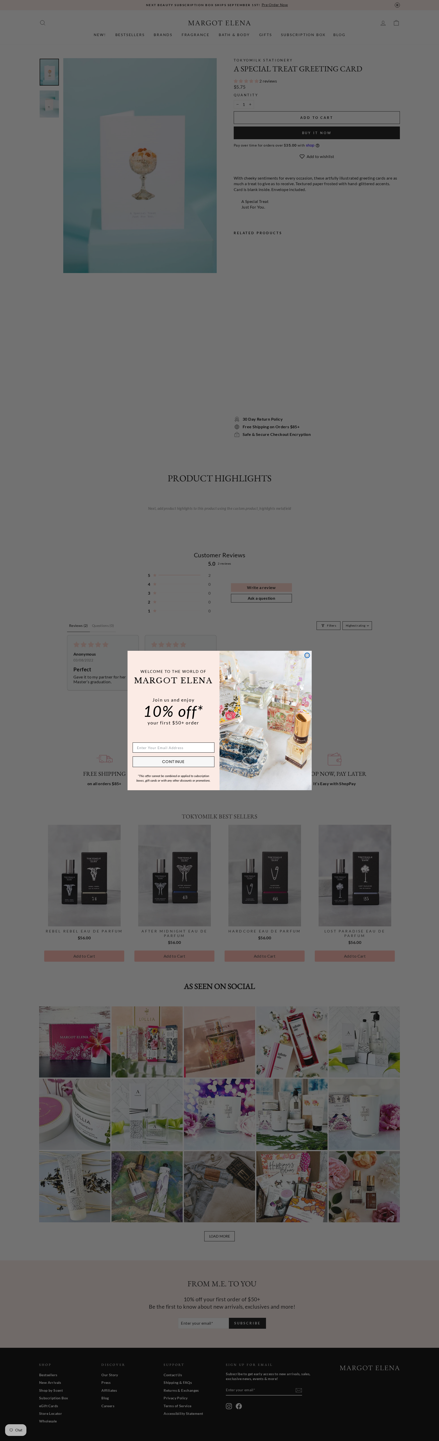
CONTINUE (173, 762)
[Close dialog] (307, 655)
